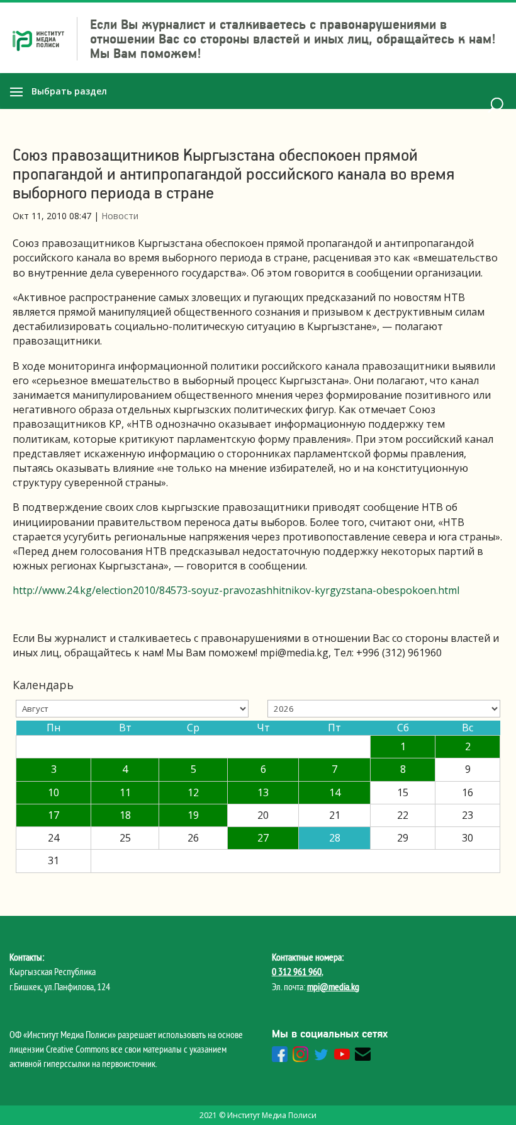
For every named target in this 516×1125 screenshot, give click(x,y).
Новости (119, 216)
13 (263, 792)
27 (263, 838)
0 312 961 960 (297, 971)
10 (53, 792)
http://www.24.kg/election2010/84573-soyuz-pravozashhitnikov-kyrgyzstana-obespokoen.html (236, 590)
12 (193, 792)
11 (125, 792)
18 (125, 815)
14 (334, 792)
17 (53, 815)
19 (193, 815)
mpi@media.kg (333, 986)
